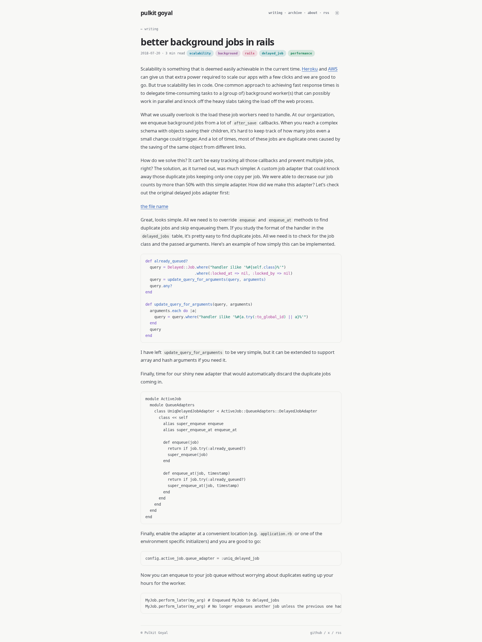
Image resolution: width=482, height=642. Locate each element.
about (312, 13)
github (316, 633)
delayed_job (272, 53)
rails (250, 53)
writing (275, 13)
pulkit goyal (156, 13)
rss (326, 13)
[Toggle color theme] (336, 12)
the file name (154, 206)
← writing (149, 29)
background (228, 53)
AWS (333, 69)
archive (295, 13)
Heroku (310, 69)
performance (301, 53)
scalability (200, 53)
